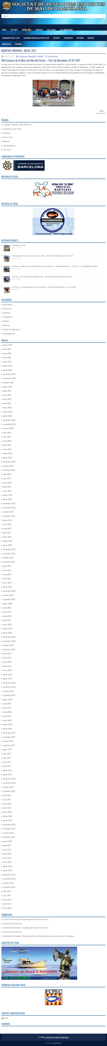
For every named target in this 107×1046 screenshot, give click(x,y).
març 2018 (7, 720)
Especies (7, 313)
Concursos (68, 38)
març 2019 (7, 670)
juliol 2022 (7, 524)
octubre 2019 (8, 645)
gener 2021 (7, 587)
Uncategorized (9, 334)
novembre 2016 (9, 783)
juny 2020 (7, 612)
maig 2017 (7, 762)
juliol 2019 (7, 654)
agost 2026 (7, 345)
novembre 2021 (9, 554)
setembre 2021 (9, 562)
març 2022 (7, 537)
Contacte (39, 29)
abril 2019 (7, 666)
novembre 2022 (9, 508)
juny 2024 (7, 437)
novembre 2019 (9, 641)
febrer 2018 (7, 725)
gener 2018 (7, 729)
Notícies (56, 38)
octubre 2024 (8, 428)
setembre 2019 (9, 649)
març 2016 (7, 812)
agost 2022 (7, 520)
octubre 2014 (8, 883)
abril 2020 (7, 620)
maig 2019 (7, 662)
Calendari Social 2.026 (11, 38)
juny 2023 (7, 478)
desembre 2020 (9, 591)
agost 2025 (7, 387)
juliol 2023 (7, 474)
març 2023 (7, 491)
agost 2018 (7, 699)
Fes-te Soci (51, 29)
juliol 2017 (7, 754)
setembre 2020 (9, 599)
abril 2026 (7, 358)
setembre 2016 (9, 791)
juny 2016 (7, 800)
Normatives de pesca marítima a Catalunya (56, 936)
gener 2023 (7, 499)
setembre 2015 (9, 837)
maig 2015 (7, 854)
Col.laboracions (66, 29)
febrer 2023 (7, 495)
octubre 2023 (8, 466)
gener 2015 (7, 870)
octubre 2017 (8, 741)
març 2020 (7, 624)
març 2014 (7, 908)
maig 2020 (7, 616)
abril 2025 (7, 403)
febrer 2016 (7, 816)
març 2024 (7, 449)
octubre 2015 (8, 833)
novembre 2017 (9, 737)
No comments (52, 56)
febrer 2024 (7, 453)
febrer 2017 (7, 770)
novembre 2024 (9, 424)
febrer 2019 (7, 674)
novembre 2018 (9, 687)
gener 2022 (7, 545)
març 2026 (7, 362)
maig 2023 (7, 483)
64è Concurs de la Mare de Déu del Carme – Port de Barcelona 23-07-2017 (40, 60)
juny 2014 (7, 895)
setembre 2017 (9, 745)
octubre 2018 (8, 691)
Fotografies (32, 56)
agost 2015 (7, 841)
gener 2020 (7, 633)
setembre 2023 (9, 470)
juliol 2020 (7, 608)
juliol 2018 (7, 704)
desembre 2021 (9, 549)
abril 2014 (7, 904)
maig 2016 (7, 804)
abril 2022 (7, 533)
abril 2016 (7, 808)
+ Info (101, 111)
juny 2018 (7, 708)
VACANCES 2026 (18, 245)
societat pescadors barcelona (57, 1037)
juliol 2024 (7, 433)
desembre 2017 (9, 733)
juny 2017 (7, 758)
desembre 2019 (9, 637)
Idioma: (27, 29)
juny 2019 (7, 658)
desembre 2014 (9, 875)
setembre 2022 (9, 516)
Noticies (6, 325)
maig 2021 (7, 574)
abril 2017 (7, 766)
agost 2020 (7, 604)
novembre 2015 (9, 829)
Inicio (4, 29)
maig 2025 (7, 399)
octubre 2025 (8, 383)
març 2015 (7, 862)
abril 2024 (7, 445)
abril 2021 (7, 579)
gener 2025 (7, 416)
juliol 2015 (7, 845)
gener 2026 (7, 370)
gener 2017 (7, 775)
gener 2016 (7, 820)
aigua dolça (6, 44)
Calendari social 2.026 (12, 129)
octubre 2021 (8, 558)
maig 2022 (7, 529)
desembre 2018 (9, 683)
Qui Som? (14, 29)
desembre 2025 (9, 374)
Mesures (18, 44)
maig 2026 (7, 353)
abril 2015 (7, 858)
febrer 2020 (7, 629)
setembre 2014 (9, 887)
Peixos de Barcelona (11, 329)
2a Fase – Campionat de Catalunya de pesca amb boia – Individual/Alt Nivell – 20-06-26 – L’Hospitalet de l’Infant (54, 266)
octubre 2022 (8, 512)
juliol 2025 (7, 391)
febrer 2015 (7, 866)
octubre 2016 (8, 787)
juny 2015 (7, 850)
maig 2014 (7, 900)
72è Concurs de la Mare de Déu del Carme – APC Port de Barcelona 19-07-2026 (42, 256)
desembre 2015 (9, 825)
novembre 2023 (9, 462)
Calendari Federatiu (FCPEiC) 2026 (36, 38)
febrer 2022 (7, 541)
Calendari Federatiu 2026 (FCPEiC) (17, 125)
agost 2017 (7, 750)
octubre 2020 (8, 595)
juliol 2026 (7, 349)
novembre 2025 (9, 378)
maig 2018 (7, 712)
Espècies (91, 38)
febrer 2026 (7, 366)
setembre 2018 (9, 695)
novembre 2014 (9, 879)
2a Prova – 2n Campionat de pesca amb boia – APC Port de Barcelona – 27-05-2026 (44, 287)
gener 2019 (7, 679)
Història (80, 38)
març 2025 (7, 408)
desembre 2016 (9, 779)
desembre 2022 (9, 503)
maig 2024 (7, 441)
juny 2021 (7, 570)
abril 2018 (7, 716)
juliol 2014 (7, 891)
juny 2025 (7, 395)
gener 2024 (7, 458)
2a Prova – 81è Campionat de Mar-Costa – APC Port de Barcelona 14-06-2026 (41, 277)
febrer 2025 (7, 412)
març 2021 (7, 583)
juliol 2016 (7, 795)
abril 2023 (7, 487)
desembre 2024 (9, 420)
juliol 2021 (7, 566)
